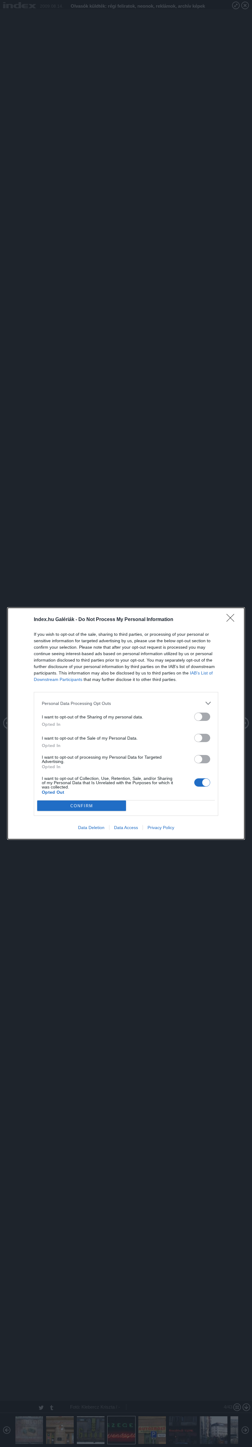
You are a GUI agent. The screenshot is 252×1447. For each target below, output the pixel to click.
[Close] (232, 620)
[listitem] (126, 703)
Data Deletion (91, 827)
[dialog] (126, 723)
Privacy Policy (161, 827)
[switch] (202, 717)
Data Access (126, 827)
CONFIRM (81, 806)
